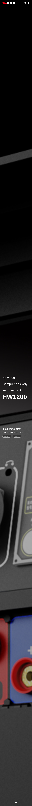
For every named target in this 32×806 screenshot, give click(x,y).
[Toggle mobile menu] (29, 3)
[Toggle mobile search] (25, 3)
